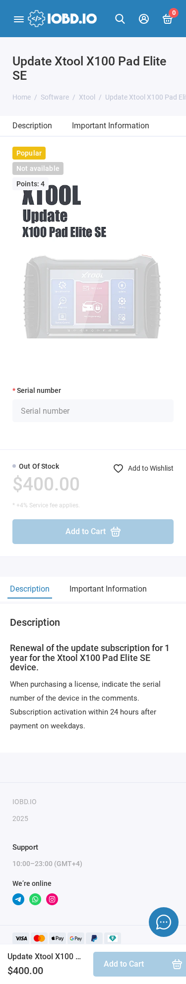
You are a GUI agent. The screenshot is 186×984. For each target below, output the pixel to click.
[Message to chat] (164, 922)
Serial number (39, 390)
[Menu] (18, 18)
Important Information (110, 125)
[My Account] (144, 19)
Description (32, 125)
